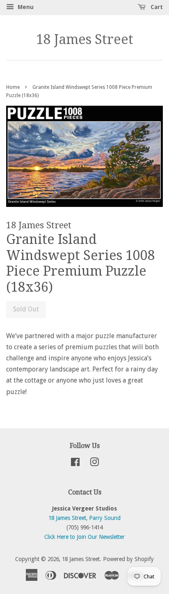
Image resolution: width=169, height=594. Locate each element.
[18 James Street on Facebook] (75, 463)
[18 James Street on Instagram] (94, 463)
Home (13, 87)
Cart (156, 7)
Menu (25, 7)
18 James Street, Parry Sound (84, 518)
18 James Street (84, 39)
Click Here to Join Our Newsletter (84, 537)
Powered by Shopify (128, 559)
